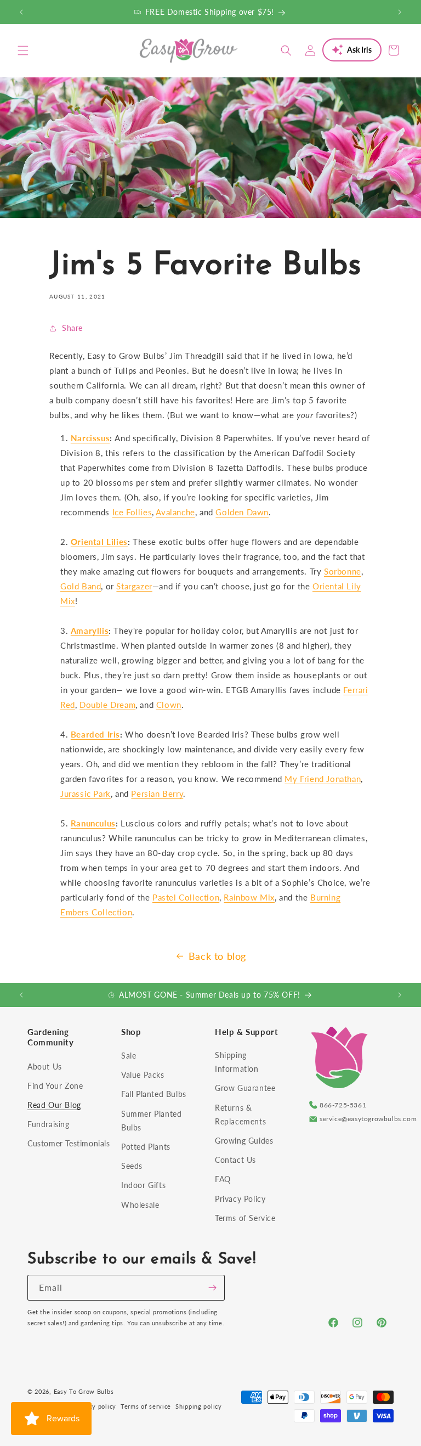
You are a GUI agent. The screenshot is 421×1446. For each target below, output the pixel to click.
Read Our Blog (54, 1105)
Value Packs (142, 1074)
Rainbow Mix (249, 897)
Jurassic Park (85, 793)
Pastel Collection (185, 897)
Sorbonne (342, 571)
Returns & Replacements (240, 1114)
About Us (44, 1066)
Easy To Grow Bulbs (84, 1391)
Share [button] (72, 328)
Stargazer (134, 586)
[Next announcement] (400, 12)
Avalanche (175, 512)
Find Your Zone (55, 1085)
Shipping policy (198, 1406)
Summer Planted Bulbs (151, 1120)
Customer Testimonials (68, 1143)
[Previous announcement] (21, 12)
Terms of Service (245, 1218)
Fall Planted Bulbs (153, 1094)
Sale (128, 1055)
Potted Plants (145, 1146)
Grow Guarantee (245, 1088)
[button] (23, 50)
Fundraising (48, 1124)
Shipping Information (237, 1061)
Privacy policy (94, 1406)
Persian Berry (157, 793)
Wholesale (140, 1204)
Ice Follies (132, 512)
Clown (168, 705)
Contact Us (235, 1159)
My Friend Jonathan (323, 779)
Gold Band (80, 586)
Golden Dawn (242, 512)
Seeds (132, 1166)
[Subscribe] (212, 1288)
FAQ (223, 1179)
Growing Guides (244, 1140)
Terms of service (146, 1406)
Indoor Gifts (143, 1185)
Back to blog (217, 956)
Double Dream (107, 705)
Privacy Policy (240, 1198)
